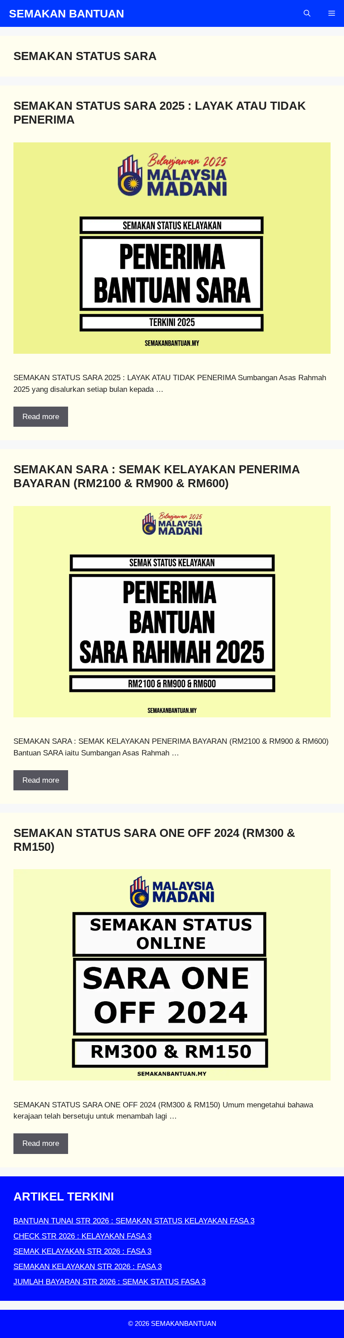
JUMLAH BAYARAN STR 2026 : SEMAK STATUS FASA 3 (109, 1282)
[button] (307, 13)
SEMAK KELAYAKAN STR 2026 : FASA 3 (82, 1251)
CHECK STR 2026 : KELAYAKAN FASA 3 (82, 1236)
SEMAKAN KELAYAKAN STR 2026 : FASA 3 (87, 1266)
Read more (40, 416)
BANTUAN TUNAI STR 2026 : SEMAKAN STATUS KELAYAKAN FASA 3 (133, 1221)
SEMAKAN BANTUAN (66, 13)
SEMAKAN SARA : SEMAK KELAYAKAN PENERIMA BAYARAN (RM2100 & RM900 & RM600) (156, 476)
